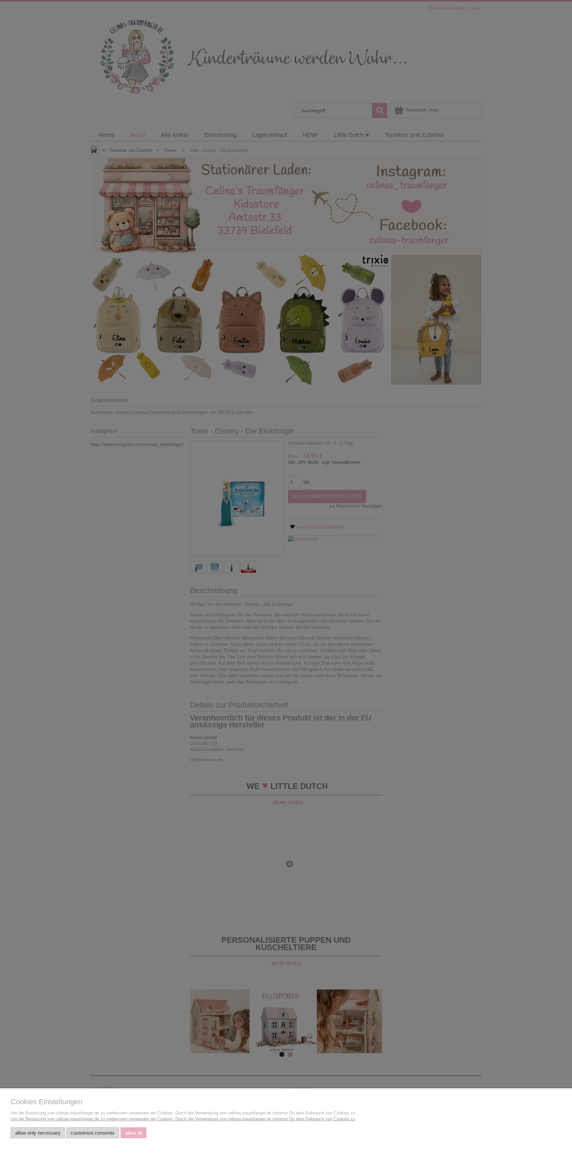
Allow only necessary (38, 1133)
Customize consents (93, 1133)
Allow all (133, 1133)
